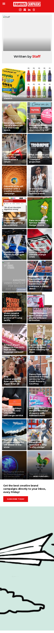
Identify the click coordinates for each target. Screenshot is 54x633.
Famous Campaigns (27, 4)
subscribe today (15, 499)
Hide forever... (41, 476)
